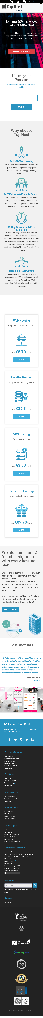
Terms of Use (8, 852)
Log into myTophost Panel (13, 835)
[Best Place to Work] (21, 942)
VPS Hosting (8, 768)
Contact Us (8, 902)
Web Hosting (8, 756)
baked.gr (37, 680)
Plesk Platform (9, 814)
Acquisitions (8, 785)
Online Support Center (11, 830)
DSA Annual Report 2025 (12, 868)
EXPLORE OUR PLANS (21, 51)
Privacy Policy (8, 864)
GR (29, 2)
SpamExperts (8, 801)
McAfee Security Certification (14, 859)
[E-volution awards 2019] (21, 930)
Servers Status (9, 832)
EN (33, 2)
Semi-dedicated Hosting (12, 759)
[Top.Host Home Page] (12, 8)
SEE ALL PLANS (10, 610)
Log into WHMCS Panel (11, 837)
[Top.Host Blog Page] (33, 740)
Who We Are (8, 778)
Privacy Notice (9, 861)
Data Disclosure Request (12, 842)
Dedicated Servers (10, 766)
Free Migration (9, 811)
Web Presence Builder (11, 799)
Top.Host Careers (10, 781)
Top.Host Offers (9, 819)
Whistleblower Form (13, 873)
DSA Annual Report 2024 (12, 866)
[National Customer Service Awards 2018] (21, 916)
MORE (21, 359)
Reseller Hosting (9, 763)
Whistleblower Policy (11, 871)
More (20, 731)
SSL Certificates (9, 797)
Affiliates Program (10, 816)
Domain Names (9, 761)
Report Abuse (9, 839)
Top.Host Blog (9, 783)
